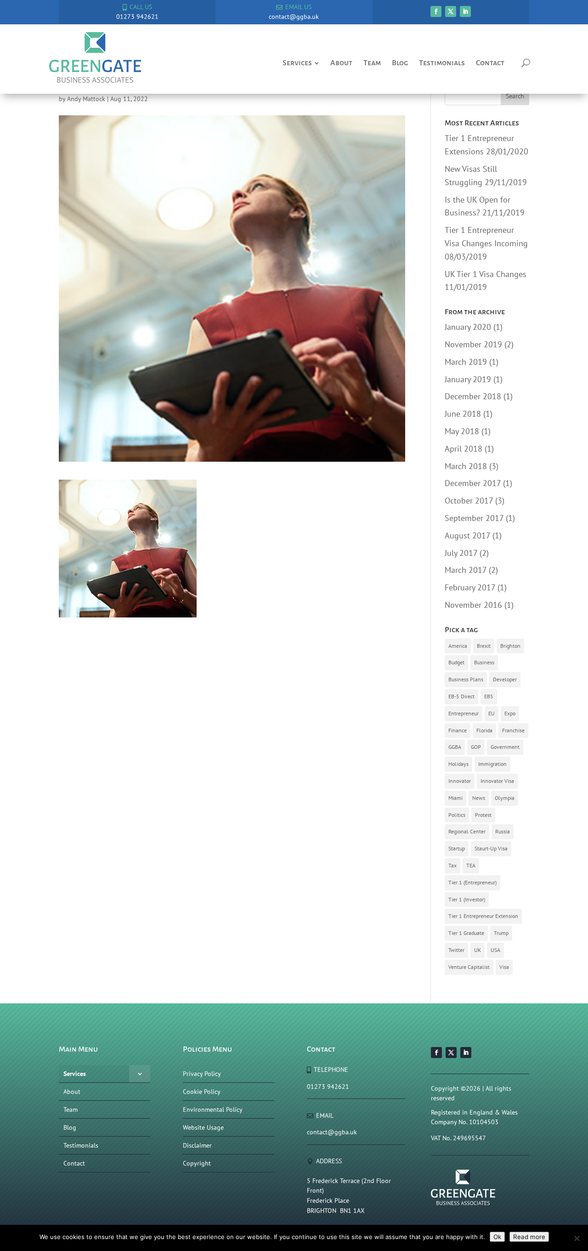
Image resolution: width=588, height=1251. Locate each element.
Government (505, 746)
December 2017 (473, 483)
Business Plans (465, 679)
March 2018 (466, 466)
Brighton (510, 645)
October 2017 (469, 500)
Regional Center (467, 831)
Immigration (492, 763)
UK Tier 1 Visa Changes (485, 274)
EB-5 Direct (461, 696)
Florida (484, 730)
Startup (456, 848)
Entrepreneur (463, 713)
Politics (456, 814)
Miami (455, 797)
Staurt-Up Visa (491, 848)
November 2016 (473, 605)
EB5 (488, 696)
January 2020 (468, 327)
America (457, 645)
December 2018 (473, 396)
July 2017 (461, 553)
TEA (470, 865)
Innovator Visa (497, 780)
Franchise (513, 730)
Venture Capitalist (469, 966)
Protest (483, 814)
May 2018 (462, 431)
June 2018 (463, 413)
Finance (457, 730)
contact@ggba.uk (332, 1132)
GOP (476, 746)
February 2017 (470, 587)
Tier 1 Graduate (466, 932)
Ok (497, 1236)
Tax (452, 865)
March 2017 (465, 570)
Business (484, 662)
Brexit (484, 645)
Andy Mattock (86, 99)
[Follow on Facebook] (435, 11)
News (478, 797)
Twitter (456, 949)
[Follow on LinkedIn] (465, 11)
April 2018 (463, 448)
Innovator (459, 780)
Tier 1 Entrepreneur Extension (483, 915)
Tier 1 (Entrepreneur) (472, 882)
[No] (576, 1238)
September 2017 (474, 518)
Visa (504, 966)
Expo (509, 713)
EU (491, 713)
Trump (501, 932)
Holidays (458, 763)
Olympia (504, 797)
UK (477, 949)
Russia (502, 831)
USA (495, 949)
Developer (505, 679)
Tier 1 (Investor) (466, 899)
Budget (456, 662)
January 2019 (468, 379)
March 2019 (466, 362)
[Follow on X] (450, 11)
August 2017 (467, 535)
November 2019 (473, 344)
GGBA (454, 746)
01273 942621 (328, 1086)
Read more (529, 1236)
